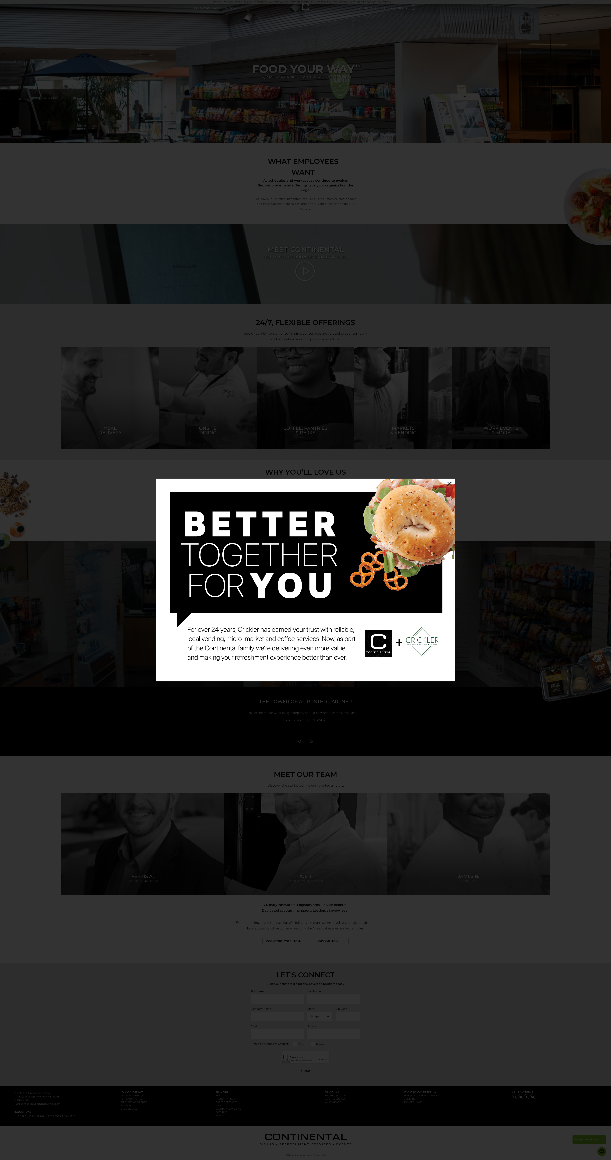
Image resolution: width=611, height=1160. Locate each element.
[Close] (449, 484)
